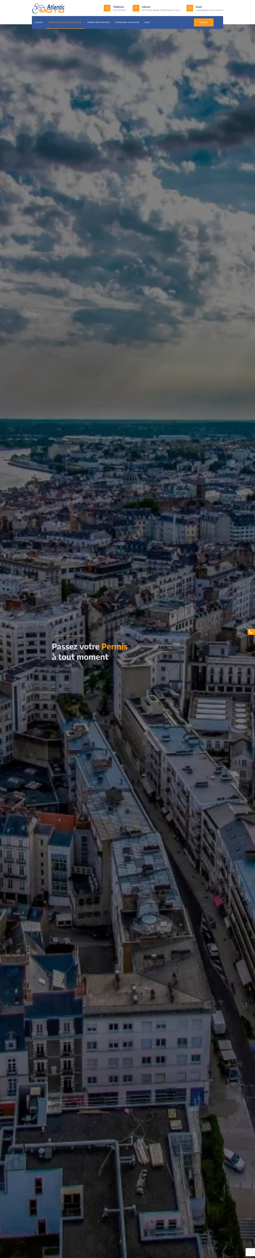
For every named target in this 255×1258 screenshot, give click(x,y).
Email (199, 6)
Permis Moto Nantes (98, 22)
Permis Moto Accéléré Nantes (65, 22)
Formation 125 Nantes (127, 22)
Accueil (39, 22)
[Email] (189, 8)
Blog (147, 22)
